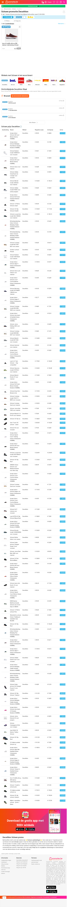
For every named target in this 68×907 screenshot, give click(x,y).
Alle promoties (7, 9)
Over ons (3, 869)
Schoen (14, 9)
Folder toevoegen (5, 871)
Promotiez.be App (5, 867)
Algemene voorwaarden (36, 897)
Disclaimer (27, 897)
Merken (3, 866)
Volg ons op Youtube (21, 865)
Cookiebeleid (53, 897)
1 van (7, 23)
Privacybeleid (46, 897)
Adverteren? (4, 862)
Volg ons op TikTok (21, 867)
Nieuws (3, 873)
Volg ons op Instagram (21, 863)
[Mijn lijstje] (60, 2)
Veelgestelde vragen (6, 860)
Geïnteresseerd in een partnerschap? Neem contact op (36, 862)
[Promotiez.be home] (11, 2)
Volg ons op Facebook (21, 862)
